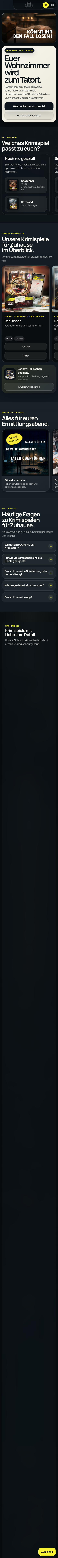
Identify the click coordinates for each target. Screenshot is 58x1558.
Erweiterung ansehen (29, 386)
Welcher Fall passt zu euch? (29, 106)
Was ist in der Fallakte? (29, 115)
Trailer (26, 355)
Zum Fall (26, 346)
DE (45, 5)
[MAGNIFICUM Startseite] (29, 5)
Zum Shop (47, 1551)
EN (52, 5)
